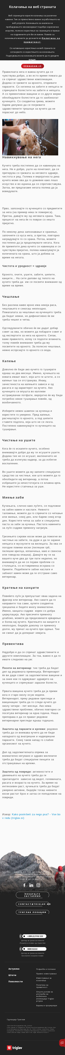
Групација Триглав (16, 1019)
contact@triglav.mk (33, 904)
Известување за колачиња (44, 979)
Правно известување (46, 973)
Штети (12, 975)
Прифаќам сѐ (33, 66)
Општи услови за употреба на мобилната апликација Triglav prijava (45, 996)
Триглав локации (32, 912)
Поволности (15, 981)
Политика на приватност (42, 986)
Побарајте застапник (32, 895)
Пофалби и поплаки (46, 969)
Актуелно (14, 968)
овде (32, 59)
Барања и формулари (46, 1005)
